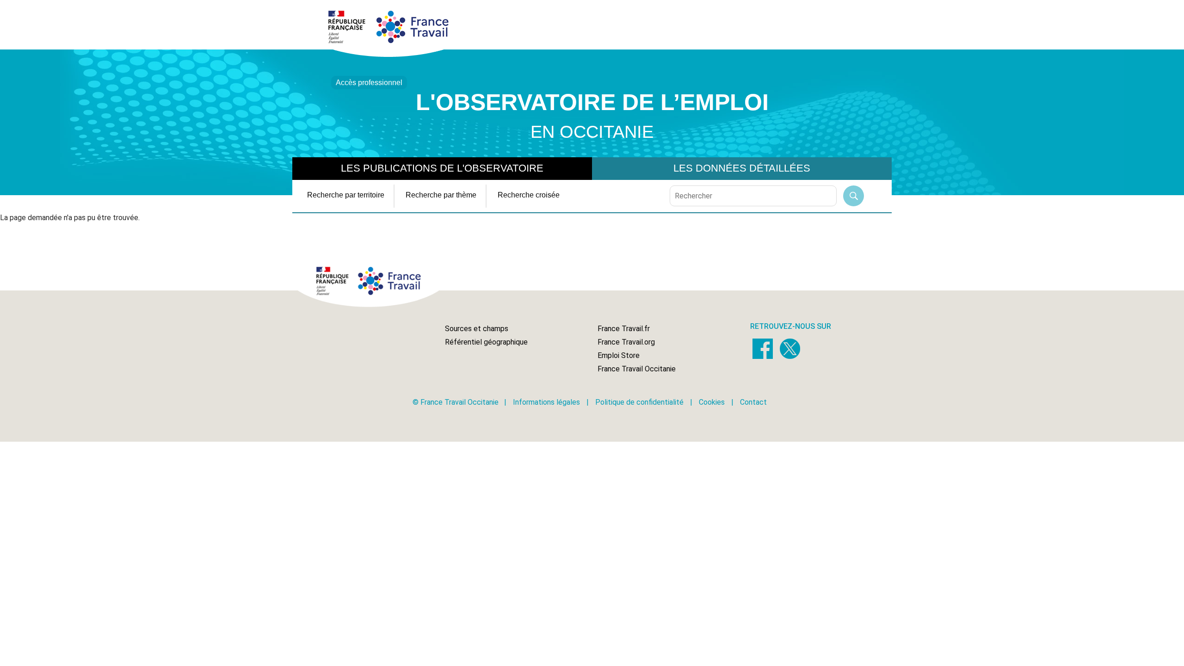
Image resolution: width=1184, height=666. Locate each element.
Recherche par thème (441, 195)
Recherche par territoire (345, 195)
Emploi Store (619, 355)
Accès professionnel (369, 82)
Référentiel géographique (486, 342)
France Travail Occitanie (637, 368)
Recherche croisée (529, 195)
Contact (753, 402)
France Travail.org (626, 342)
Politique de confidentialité (639, 402)
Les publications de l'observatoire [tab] (442, 168)
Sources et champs (476, 328)
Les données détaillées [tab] (741, 168)
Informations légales (546, 402)
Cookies (712, 402)
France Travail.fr (624, 328)
